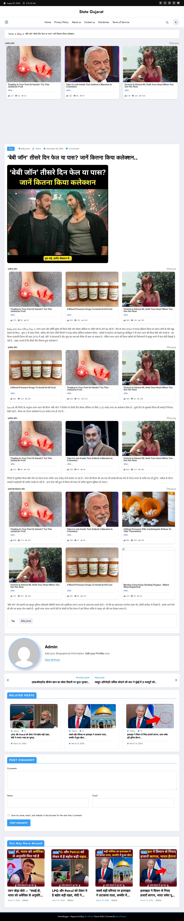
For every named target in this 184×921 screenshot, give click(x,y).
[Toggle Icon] (6, 22)
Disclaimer (103, 22)
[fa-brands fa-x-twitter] (165, 3)
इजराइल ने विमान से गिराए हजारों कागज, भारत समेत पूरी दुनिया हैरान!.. (147, 736)
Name (10, 795)
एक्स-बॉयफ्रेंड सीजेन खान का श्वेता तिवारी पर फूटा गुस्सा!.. (60, 682)
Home (48, 22)
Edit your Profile (94, 653)
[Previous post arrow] (8, 680)
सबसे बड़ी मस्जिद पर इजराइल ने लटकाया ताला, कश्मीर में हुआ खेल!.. (88, 736)
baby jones (25, 148)
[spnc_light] (176, 22)
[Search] (167, 22)
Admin (38, 148)
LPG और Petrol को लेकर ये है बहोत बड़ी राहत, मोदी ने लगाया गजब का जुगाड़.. (30, 736)
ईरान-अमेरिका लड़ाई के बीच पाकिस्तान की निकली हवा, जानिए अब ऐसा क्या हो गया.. (156, 893)
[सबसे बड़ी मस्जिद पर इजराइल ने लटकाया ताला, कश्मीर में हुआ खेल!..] (92, 715)
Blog (11, 148)
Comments (12, 768)
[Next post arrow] (176, 680)
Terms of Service (121, 22)
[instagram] (174, 3)
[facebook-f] (160, 3)
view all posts (52, 660)
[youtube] (178, 3)
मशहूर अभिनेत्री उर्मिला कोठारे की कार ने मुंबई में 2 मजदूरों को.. (125, 682)
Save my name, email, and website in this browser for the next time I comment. (46, 815)
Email (95, 795)
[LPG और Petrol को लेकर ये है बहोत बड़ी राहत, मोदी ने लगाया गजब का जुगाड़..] (34, 715)
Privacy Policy (61, 22)
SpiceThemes (121, 916)
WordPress (88, 916)
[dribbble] (169, 3)
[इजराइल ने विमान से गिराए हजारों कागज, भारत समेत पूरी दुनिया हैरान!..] (150, 715)
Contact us (89, 22)
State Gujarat (91, 12)
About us (76, 22)
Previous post (82, 677)
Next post (99, 677)
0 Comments (74, 148)
